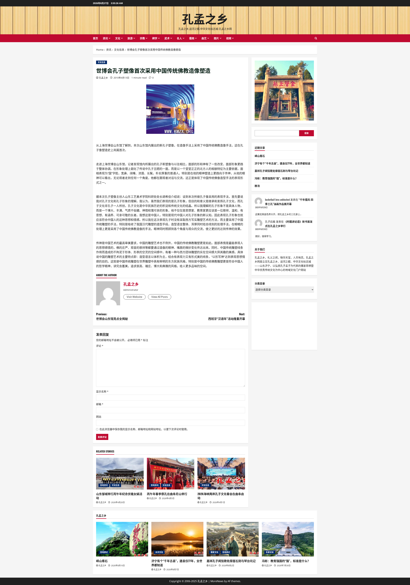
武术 (167, 38)
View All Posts (159, 297)
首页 (95, 38)
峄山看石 (260, 156)
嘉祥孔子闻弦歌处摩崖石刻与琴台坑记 (276, 171)
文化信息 (101, 62)
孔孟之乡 (205, 18)
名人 (179, 38)
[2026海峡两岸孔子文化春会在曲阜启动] (221, 473)
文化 (117, 38)
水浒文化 (159, 552)
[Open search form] (316, 38)
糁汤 (257, 186)
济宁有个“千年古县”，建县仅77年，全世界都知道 (282, 163)
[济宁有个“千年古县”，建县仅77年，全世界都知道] (177, 539)
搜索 (306, 133)
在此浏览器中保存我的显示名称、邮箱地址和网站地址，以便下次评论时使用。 (144, 429)
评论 (99, 346)
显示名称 (102, 391)
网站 (98, 416)
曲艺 (204, 38)
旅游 (130, 38)
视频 (228, 38)
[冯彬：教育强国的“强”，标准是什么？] (288, 539)
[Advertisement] (279, 325)
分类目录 (260, 283)
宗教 (142, 38)
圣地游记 (104, 552)
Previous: (112, 316)
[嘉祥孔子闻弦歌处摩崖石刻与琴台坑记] (233, 539)
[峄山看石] (122, 539)
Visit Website (134, 297)
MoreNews (216, 581)
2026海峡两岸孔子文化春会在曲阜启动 (220, 496)
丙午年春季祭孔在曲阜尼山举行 (167, 494)
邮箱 (99, 404)
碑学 (154, 38)
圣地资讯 (104, 485)
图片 (216, 38)
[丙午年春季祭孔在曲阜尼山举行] (170, 473)
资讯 (105, 38)
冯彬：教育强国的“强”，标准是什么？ (276, 178)
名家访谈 (270, 552)
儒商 (191, 38)
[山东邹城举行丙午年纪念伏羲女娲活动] (120, 473)
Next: (226, 316)
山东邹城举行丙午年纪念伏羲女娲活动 (119, 496)
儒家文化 (214, 552)
